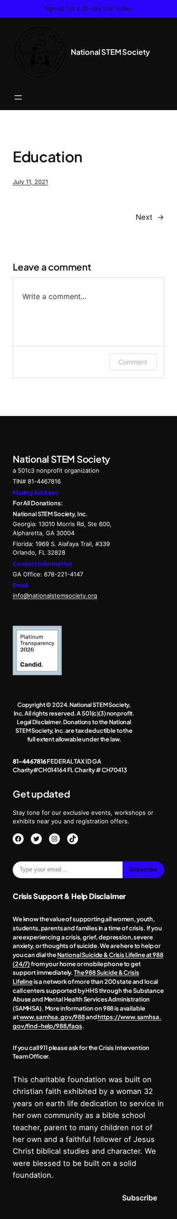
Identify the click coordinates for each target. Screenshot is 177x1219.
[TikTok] (72, 838)
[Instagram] (54, 838)
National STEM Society (110, 52)
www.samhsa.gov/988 (52, 1017)
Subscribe (143, 869)
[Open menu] (18, 97)
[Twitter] (36, 838)
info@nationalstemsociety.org (55, 595)
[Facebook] (18, 838)
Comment (132, 362)
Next (144, 217)
